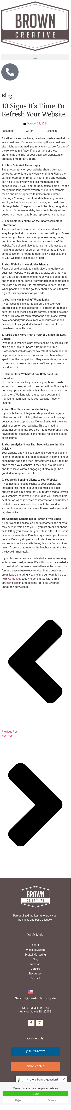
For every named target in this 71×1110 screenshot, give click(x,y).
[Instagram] (39, 1023)
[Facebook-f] (31, 1023)
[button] (35, 57)
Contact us (14, 578)
